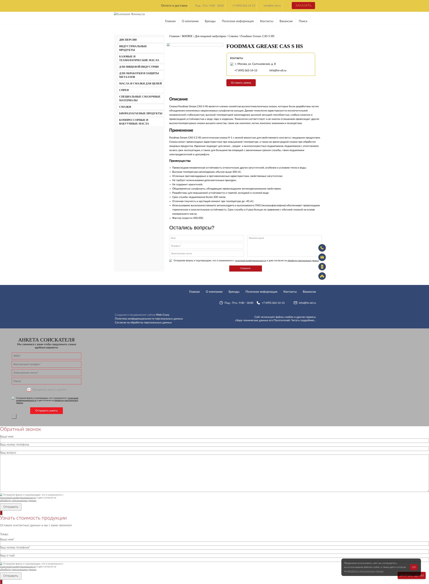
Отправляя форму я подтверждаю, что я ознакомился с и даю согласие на (246, 260)
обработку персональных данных (303, 261)
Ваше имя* (7, 539)
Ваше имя (6, 436)
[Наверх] (322, 276)
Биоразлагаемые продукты (140, 113)
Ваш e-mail (7, 555)
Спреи (124, 90)
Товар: (4, 534)
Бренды (210, 21)
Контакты (266, 21)
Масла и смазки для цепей (140, 83)
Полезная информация (238, 21)
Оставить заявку (241, 82)
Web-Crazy (162, 314)
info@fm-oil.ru (272, 5)
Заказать (303, 5)
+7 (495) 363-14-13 (243, 5)
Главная (170, 21)
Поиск (303, 21)
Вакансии (286, 21)
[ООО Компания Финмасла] (129, 14)
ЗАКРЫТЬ (14, 416)
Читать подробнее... (303, 320)
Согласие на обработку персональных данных (143, 322)
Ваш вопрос (8, 452)
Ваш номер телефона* (15, 547)
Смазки (125, 106)
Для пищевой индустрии (139, 66)
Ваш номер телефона (14, 444)
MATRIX (187, 36)
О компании (190, 21)
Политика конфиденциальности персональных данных (149, 318)
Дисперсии (128, 39)
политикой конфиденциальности (250, 261)
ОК (414, 567)
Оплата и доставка (174, 5)
